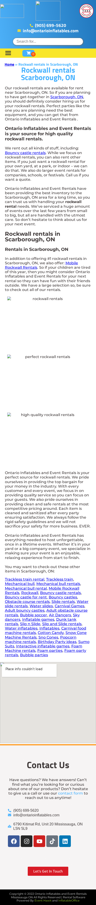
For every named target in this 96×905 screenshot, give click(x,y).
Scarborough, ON (66, 97)
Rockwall (29, 593)
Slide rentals (63, 601)
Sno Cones (48, 637)
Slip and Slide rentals (62, 624)
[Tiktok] (52, 841)
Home (9, 64)
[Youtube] (39, 841)
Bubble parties (34, 655)
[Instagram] (26, 841)
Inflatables (49, 628)
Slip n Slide (30, 624)
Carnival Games (69, 606)
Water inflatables (21, 628)
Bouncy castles (63, 597)
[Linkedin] (65, 841)
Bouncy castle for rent (26, 597)
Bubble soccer (33, 615)
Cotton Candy (51, 632)
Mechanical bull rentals (58, 584)
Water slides (41, 606)
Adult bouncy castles (25, 610)
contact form (70, 793)
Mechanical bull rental (26, 588)
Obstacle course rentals (27, 601)
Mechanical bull (19, 584)
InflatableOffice (68, 900)
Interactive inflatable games (42, 646)
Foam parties (49, 650)
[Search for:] (48, 41)
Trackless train (59, 579)
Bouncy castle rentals (25, 153)
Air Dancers (60, 615)
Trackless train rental (24, 579)
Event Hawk (42, 900)
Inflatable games (38, 619)
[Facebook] (14, 841)
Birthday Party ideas (57, 642)
